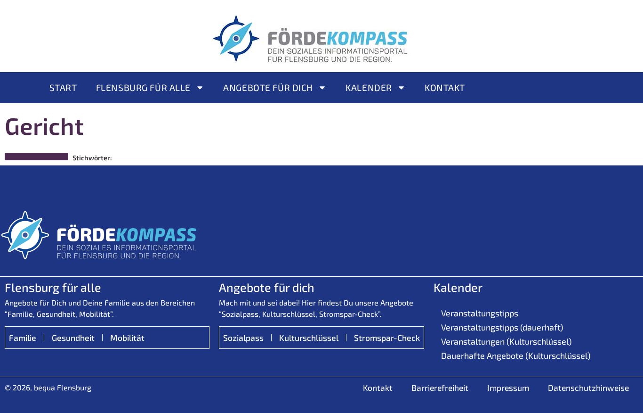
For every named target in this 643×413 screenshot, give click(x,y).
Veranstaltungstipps (479, 313)
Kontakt (445, 87)
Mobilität (127, 337)
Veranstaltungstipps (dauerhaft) (502, 327)
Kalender (369, 87)
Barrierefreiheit (439, 387)
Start (63, 87)
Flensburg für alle (143, 87)
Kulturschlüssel (308, 337)
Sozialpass (243, 337)
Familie (22, 337)
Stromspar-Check (387, 337)
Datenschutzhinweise (588, 387)
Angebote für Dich (268, 87)
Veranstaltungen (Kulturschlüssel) (506, 341)
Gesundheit (73, 337)
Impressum (508, 387)
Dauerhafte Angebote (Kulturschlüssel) (515, 355)
